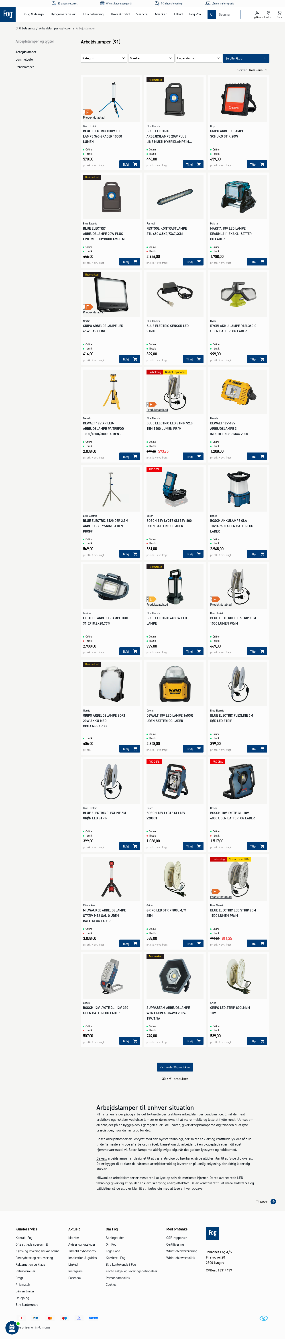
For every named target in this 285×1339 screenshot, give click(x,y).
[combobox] (228, 14)
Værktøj (142, 14)
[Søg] (212, 14)
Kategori (88, 58)
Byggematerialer (63, 14)
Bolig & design (33, 14)
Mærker (161, 14)
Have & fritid (120, 14)
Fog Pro (195, 14)
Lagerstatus (185, 58)
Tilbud (178, 14)
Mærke (135, 58)
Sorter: (242, 70)
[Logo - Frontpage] (8, 14)
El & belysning (93, 14)
